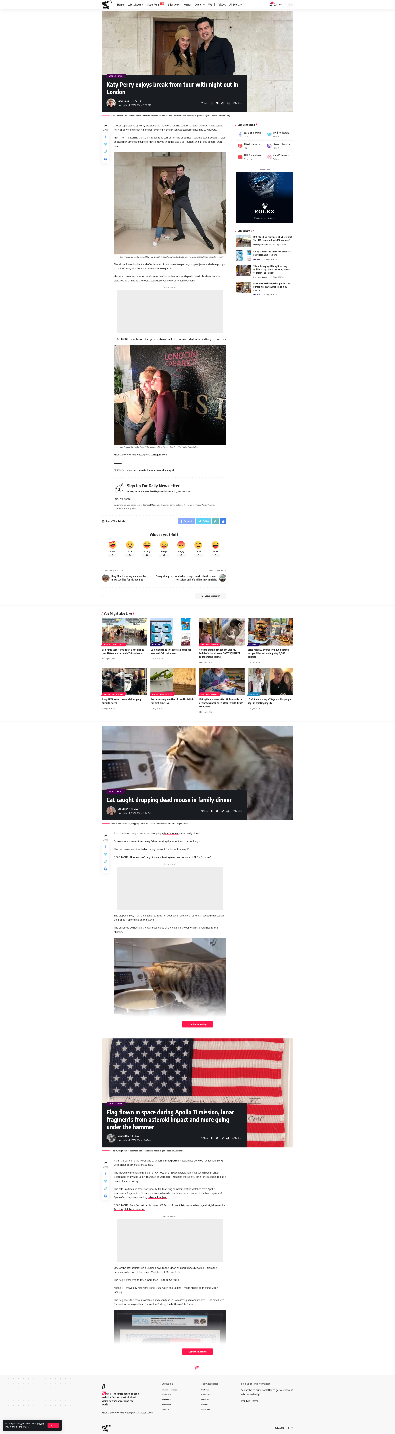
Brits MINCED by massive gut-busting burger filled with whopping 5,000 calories (272, 286)
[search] (275, 4)
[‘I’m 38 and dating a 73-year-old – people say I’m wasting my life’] (270, 681)
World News (116, 76)
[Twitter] (279, 134)
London (151, 470)
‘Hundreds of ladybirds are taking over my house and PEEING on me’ (170, 857)
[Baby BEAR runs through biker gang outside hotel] (124, 681)
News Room (123, 100)
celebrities (131, 470)
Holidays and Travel (261, 244)
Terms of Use (22, 1427)
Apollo (173, 1160)
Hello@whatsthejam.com (152, 454)
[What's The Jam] (107, 4)
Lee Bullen (123, 808)
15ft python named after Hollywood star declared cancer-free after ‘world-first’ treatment (221, 703)
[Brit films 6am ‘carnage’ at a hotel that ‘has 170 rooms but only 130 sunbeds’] (243, 241)
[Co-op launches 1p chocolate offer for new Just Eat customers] (243, 255)
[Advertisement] (170, 311)
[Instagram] (279, 145)
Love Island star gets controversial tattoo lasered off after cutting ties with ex (178, 339)
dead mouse (171, 833)
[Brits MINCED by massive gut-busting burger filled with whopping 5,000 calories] (243, 287)
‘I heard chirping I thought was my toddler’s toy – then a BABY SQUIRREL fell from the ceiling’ (272, 269)
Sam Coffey (123, 1135)
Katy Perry (139, 125)
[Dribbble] (279, 157)
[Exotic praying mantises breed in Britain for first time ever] (173, 681)
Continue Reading (197, 1024)
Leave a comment (212, 596)
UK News (257, 259)
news (158, 470)
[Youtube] (250, 157)
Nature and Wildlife (114, 694)
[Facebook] (250, 134)
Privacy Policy (201, 505)
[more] (246, 4)
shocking (166, 470)
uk (173, 470)
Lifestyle (253, 694)
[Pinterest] (250, 145)
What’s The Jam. (157, 1197)
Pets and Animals (260, 277)
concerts (141, 470)
